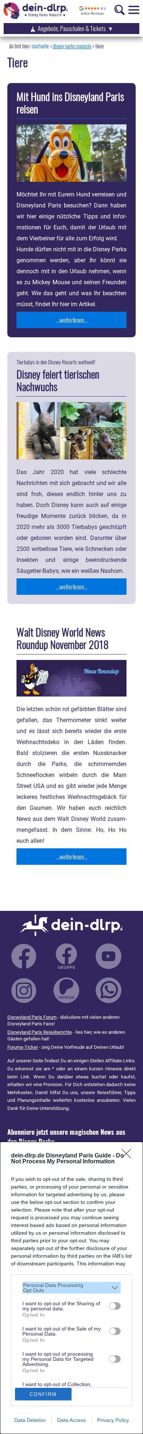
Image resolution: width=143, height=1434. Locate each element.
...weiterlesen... (71, 319)
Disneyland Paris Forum (31, 1017)
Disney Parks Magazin (72, 46)
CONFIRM (43, 1394)
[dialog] (71, 1288)
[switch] (115, 1306)
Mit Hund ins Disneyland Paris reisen (70, 102)
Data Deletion (30, 1420)
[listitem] (71, 1288)
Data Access (71, 1420)
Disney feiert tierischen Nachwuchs (57, 380)
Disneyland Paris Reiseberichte (39, 1032)
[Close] (129, 1156)
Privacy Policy (113, 1420)
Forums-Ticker (22, 1047)
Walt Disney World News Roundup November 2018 (62, 638)
